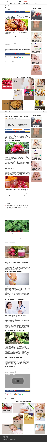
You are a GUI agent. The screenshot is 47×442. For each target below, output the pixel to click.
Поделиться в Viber (20, 57)
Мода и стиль (28, 3)
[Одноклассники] (7, 1)
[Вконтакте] (6, 1)
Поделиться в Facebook (17, 57)
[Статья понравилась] (6, 57)
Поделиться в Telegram (19, 57)
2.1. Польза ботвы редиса (10, 124)
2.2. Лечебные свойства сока (10, 125)
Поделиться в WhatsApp (22, 57)
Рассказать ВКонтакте (14, 57)
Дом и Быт (32, 3)
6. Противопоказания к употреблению (22, 124)
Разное (36, 3)
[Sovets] (23, 1)
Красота (23, 3)
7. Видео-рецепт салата (21, 125)
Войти (41, 1)
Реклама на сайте (7, 60)
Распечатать (28, 57)
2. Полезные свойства (9, 123)
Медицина (19, 3)
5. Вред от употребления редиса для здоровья (23, 123)
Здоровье (15, 3)
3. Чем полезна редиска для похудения (11, 126)
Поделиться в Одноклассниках (16, 57)
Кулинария (11, 3)
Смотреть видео (18, 381)
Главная (6, 3)
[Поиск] (41, 3)
